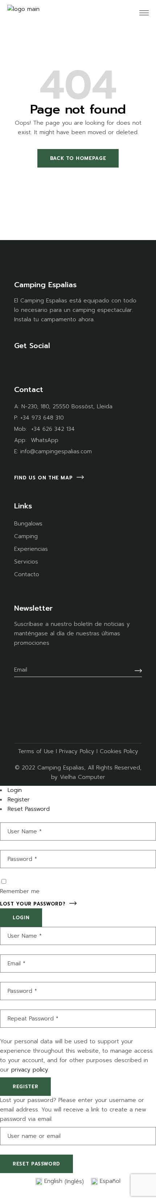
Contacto (26, 574)
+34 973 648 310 (42, 418)
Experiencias (31, 549)
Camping (26, 536)
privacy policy (29, 1070)
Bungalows (28, 524)
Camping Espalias (60, 768)
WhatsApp (44, 440)
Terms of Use (36, 751)
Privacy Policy (76, 751)
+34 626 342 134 (53, 429)
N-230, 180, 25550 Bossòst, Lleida (66, 406)
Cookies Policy (119, 751)
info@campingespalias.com (56, 451)
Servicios (26, 562)
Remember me (20, 891)
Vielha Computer (82, 777)
